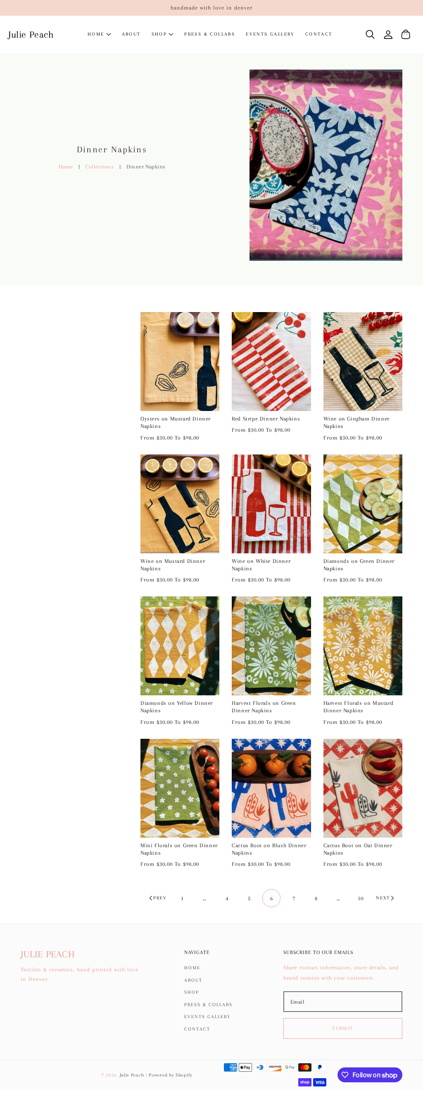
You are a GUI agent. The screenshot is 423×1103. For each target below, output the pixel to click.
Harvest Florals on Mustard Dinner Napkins (358, 707)
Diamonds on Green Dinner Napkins (358, 565)
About (193, 980)
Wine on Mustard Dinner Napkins (172, 565)
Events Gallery (207, 1016)
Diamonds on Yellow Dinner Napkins (176, 707)
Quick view (179, 402)
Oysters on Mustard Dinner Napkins (175, 422)
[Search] (370, 34)
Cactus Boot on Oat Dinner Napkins (357, 849)
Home (66, 166)
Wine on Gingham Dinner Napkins (356, 422)
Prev (160, 898)
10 (360, 898)
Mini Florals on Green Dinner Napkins (179, 849)
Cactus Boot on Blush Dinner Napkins (269, 849)
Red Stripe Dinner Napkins (266, 419)
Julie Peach (132, 1075)
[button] (163, 34)
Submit (342, 1028)
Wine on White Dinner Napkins (261, 565)
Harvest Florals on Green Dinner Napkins (264, 707)
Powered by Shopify (170, 1075)
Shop (191, 992)
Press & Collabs (208, 1004)
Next (383, 898)
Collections (100, 166)
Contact (197, 1029)
